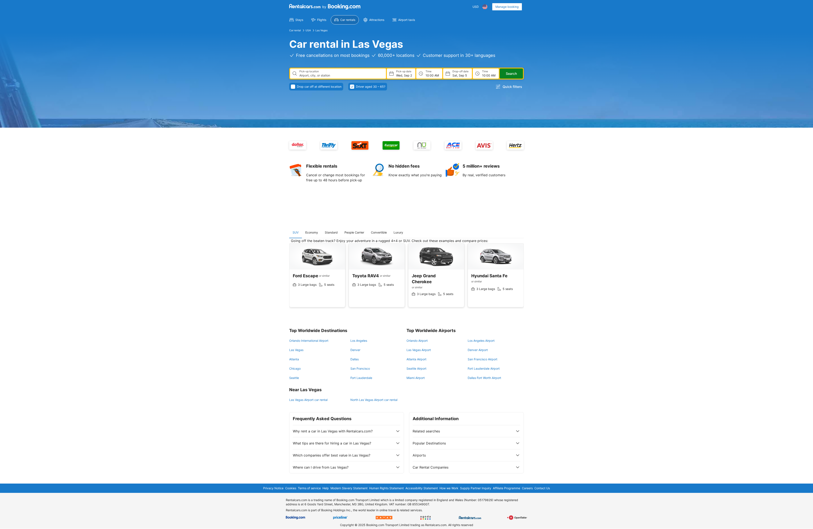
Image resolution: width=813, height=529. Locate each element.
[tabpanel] (406, 276)
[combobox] (341, 75)
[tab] (295, 232)
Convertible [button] (379, 232)
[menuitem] (296, 20)
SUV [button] (296, 232)
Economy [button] (311, 232)
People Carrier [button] (354, 232)
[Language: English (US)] (485, 7)
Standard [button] (331, 232)
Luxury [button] (398, 232)
